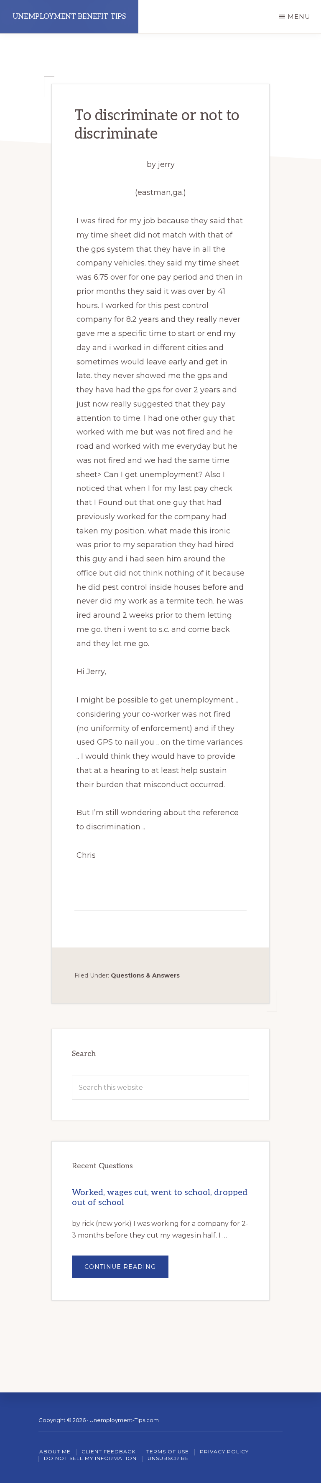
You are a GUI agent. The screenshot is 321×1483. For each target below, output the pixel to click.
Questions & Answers (145, 975)
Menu (299, 16)
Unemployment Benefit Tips (69, 17)
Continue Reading (126, 1270)
